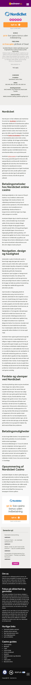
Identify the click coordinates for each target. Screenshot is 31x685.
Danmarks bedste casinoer (11, 629)
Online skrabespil (9, 652)
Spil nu (14, 25)
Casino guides (7, 644)
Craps (5, 648)
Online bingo (7, 650)
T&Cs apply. (15, 67)
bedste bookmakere (14, 135)
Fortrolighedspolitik (9, 635)
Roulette (6, 654)
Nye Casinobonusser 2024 (11, 633)
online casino (12, 156)
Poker (5, 658)
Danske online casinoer (10, 631)
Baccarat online (8, 661)
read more (7, 537)
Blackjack (6, 646)
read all (15, 563)
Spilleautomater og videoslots (12, 656)
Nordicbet (13, 121)
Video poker (7, 659)
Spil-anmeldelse (8, 637)
